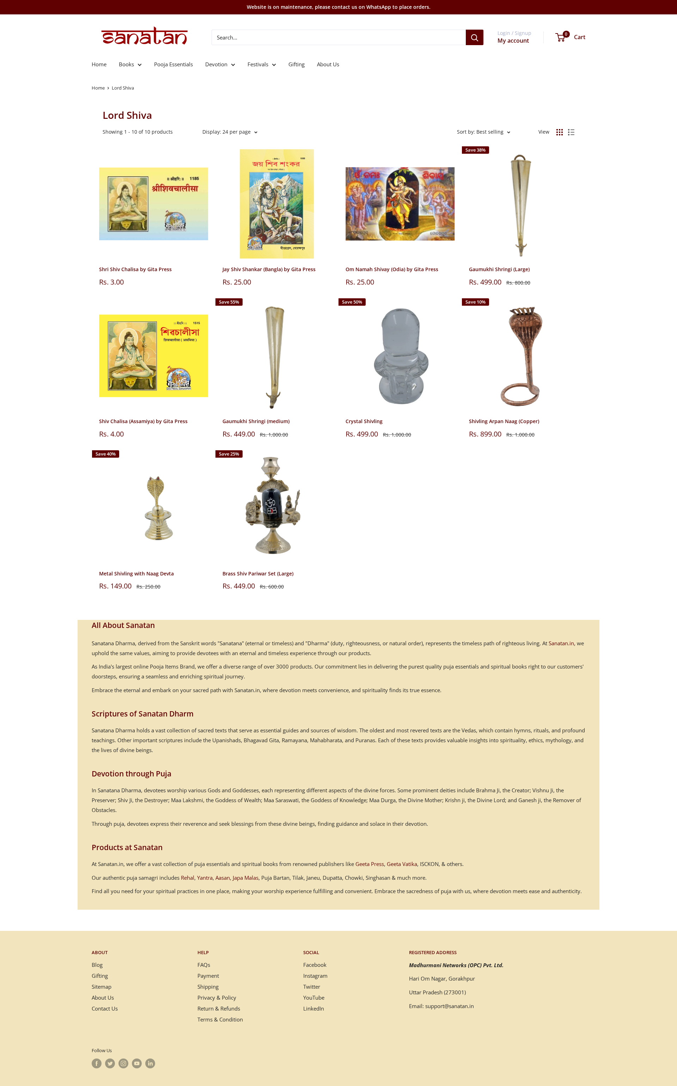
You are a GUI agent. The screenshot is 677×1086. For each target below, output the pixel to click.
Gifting (296, 64)
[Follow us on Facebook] (97, 1063)
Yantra (205, 877)
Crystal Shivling (364, 421)
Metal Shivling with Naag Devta (136, 573)
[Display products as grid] (559, 132)
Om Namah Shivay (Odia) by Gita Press (392, 269)
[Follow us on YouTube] (137, 1063)
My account (513, 40)
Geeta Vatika (402, 863)
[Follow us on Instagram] (123, 1063)
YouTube (313, 997)
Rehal (187, 877)
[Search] (474, 37)
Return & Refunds (218, 1008)
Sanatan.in (561, 643)
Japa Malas (245, 877)
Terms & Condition (220, 1019)
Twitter (311, 986)
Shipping (208, 986)
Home (99, 64)
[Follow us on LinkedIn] (150, 1063)
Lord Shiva (123, 88)
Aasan (222, 877)
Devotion (216, 64)
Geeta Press (369, 863)
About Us (328, 64)
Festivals (258, 64)
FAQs (203, 964)
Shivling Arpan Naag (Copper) (504, 421)
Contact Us (105, 1008)
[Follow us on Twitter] (110, 1063)
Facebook (315, 964)
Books (126, 64)
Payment (208, 975)
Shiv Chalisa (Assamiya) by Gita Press (143, 421)
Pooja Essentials (173, 64)
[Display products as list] (571, 132)
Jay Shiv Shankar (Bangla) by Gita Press (269, 269)
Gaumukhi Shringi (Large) (499, 269)
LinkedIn (313, 1008)
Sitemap (101, 986)
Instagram (315, 975)
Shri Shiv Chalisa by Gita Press (135, 269)
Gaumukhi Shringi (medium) (255, 421)
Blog (97, 964)
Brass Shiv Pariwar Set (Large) (257, 573)
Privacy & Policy (216, 997)
